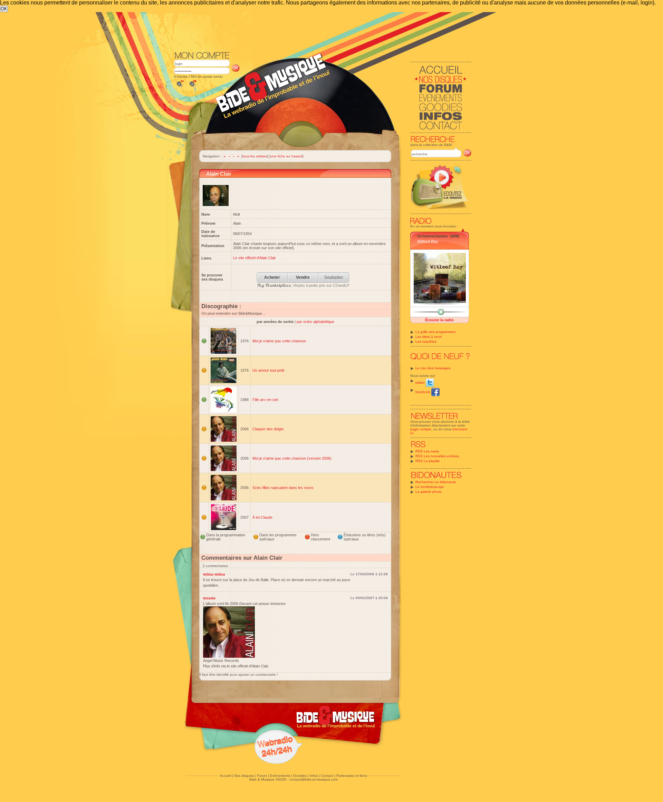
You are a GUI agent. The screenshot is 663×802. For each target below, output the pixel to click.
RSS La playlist (427, 461)
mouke (209, 598)
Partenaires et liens (351, 775)
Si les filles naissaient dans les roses (283, 488)
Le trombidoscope (429, 487)
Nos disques (244, 775)
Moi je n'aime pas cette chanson (279, 341)
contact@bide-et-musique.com (313, 779)
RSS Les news (427, 451)
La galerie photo (428, 491)
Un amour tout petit (268, 370)
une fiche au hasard (286, 156)
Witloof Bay (427, 241)
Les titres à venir (428, 337)
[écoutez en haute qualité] (192, 87)
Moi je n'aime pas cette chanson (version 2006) (292, 458)
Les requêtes (425, 341)
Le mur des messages (433, 368)
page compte (420, 429)
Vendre (303, 277)
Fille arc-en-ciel (265, 400)
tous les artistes (254, 156)
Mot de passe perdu (207, 76)
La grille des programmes (435, 332)
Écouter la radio (439, 320)
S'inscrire (181, 76)
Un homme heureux (432, 236)
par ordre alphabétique (315, 322)
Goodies (300, 775)
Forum (262, 775)
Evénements (280, 775)
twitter (420, 382)
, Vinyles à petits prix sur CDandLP (303, 285)
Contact (327, 775)
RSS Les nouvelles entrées (437, 456)
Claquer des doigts (268, 429)
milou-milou (214, 574)
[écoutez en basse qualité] (179, 87)
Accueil (225, 775)
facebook (423, 392)
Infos (314, 775)
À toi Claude (262, 517)
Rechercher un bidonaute (435, 482)
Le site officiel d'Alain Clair (254, 258)
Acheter (272, 277)
